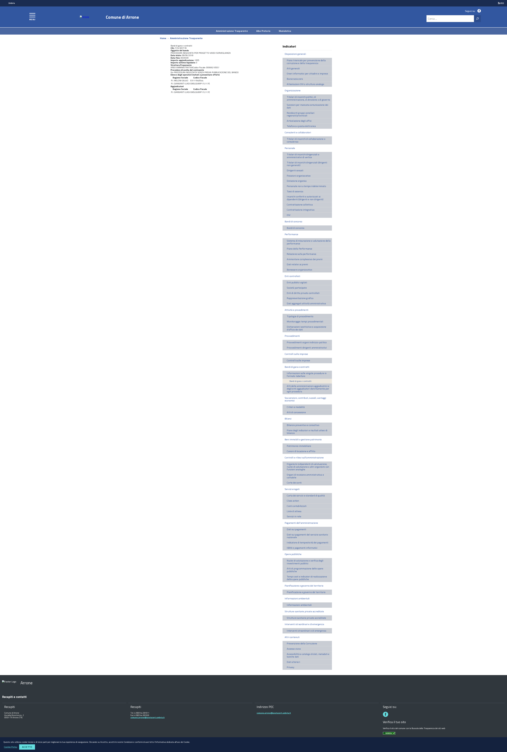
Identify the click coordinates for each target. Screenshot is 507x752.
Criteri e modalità (296, 407)
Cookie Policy (10, 747)
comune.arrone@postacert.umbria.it (147, 717)
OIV (288, 215)
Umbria (11, 3)
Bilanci (288, 418)
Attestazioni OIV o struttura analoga (305, 84)
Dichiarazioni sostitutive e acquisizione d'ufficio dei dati (306, 328)
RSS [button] (502, 3)
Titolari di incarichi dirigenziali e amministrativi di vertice (303, 156)
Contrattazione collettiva (300, 204)
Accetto (27, 747)
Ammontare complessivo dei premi (304, 259)
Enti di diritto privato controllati (303, 293)
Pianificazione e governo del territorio (304, 585)
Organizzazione (293, 90)
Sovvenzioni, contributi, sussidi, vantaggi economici (305, 399)
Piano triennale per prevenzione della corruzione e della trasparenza (306, 62)
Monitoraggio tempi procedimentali (305, 321)
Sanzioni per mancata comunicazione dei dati (307, 106)
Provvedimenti (292, 336)
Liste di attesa (294, 511)
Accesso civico (294, 649)
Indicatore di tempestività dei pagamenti (307, 542)
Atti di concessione (296, 412)
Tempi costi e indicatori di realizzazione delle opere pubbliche (307, 578)
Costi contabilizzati (296, 506)
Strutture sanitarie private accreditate (304, 611)
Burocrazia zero (295, 79)
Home (163, 38)
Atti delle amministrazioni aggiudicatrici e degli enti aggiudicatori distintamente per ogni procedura (308, 388)
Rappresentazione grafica (300, 298)
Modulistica (285, 31)
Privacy (290, 667)
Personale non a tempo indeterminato (306, 186)
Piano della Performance (299, 248)
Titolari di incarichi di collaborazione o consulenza (306, 140)
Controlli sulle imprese (296, 354)
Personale (290, 148)
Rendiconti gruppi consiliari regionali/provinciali (300, 114)
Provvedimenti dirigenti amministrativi (307, 347)
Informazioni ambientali (297, 598)
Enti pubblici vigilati (297, 282)
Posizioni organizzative (299, 175)
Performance (291, 234)
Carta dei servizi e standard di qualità (306, 495)
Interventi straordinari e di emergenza (304, 624)
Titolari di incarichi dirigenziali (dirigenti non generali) (307, 164)
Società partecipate (297, 288)
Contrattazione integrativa (300, 210)
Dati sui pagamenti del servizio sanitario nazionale (307, 536)
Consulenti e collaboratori (298, 132)
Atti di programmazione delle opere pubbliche (305, 570)
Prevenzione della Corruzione (302, 643)
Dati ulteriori (293, 662)
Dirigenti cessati (295, 170)
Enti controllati (292, 276)
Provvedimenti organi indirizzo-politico (307, 342)
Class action (293, 500)
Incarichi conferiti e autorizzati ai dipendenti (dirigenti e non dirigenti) (305, 198)
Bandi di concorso (293, 221)
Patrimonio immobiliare (299, 446)
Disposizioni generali (295, 54)
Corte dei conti (294, 482)
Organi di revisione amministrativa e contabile (305, 476)
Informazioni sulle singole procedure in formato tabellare (307, 374)
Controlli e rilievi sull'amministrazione (304, 457)
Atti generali (293, 68)
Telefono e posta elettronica (301, 126)
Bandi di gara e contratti (297, 367)
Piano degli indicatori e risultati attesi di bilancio (307, 432)
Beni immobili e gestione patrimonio (303, 439)
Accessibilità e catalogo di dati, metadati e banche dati (308, 655)
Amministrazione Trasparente (232, 31)
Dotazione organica (296, 181)
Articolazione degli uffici (299, 121)
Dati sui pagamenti (296, 529)
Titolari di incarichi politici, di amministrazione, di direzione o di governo (308, 98)
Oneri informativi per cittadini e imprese (307, 73)
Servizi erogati (292, 489)
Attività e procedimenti (296, 310)
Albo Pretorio (263, 31)
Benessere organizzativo (299, 269)
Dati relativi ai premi (297, 264)
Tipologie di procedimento (300, 316)
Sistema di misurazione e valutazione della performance (308, 242)
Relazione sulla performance (301, 254)
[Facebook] (478, 11)
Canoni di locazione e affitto (301, 451)
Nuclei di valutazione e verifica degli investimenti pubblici (305, 562)
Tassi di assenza (295, 191)
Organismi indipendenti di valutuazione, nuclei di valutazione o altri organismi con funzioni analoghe (308, 466)
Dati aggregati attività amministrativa (306, 303)
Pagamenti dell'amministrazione (301, 523)
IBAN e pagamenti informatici (302, 548)
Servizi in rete (294, 516)
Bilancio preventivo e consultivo (303, 425)
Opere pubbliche (293, 554)
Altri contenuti (292, 637)
